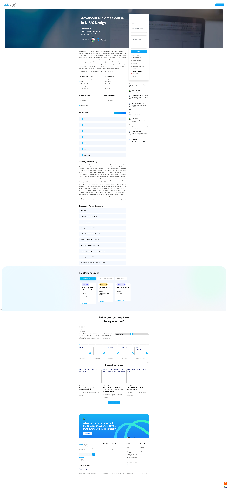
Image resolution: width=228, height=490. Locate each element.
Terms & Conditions (86, 473)
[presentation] (80, 361)
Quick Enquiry (220, 5)
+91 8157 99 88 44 (85, 465)
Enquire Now (87, 433)
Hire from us (114, 449)
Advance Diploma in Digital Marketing (131, 446)
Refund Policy (142, 454)
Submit (138, 51)
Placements (192, 5)
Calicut (104, 445)
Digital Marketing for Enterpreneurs (130, 452)
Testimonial (114, 445)
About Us (187, 5)
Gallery (141, 453)
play (131, 334)
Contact (212, 5)
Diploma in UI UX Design (131, 464)
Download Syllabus (121, 112)
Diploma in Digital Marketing (131, 449)
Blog (202, 5)
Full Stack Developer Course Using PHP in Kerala (132, 458)
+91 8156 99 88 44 (85, 460)
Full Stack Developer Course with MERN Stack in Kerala (132, 461)
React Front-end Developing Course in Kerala (131, 455)
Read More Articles (114, 402)
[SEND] (93, 454)
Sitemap (80, 473)
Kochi (104, 447)
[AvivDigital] (10, 5)
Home (182, 5)
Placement (114, 447)
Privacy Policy (93, 473)
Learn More (84, 303)
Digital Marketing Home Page (143, 446)
